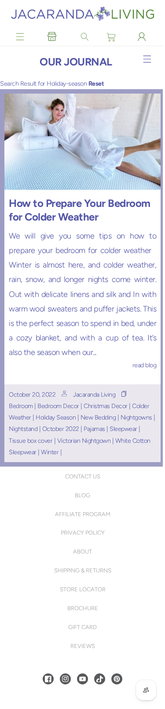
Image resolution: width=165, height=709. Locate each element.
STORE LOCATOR (81, 589)
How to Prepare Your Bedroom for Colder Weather (79, 210)
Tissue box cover (30, 441)
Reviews (81, 646)
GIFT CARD (81, 627)
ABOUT (81, 551)
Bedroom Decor (58, 406)
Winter (50, 452)
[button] (20, 36)
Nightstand (26, 429)
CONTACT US (81, 476)
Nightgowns (136, 417)
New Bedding (98, 417)
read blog (142, 365)
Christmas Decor (106, 406)
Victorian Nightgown (84, 441)
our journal (76, 63)
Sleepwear (126, 429)
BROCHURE (81, 608)
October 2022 (63, 429)
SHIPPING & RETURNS (81, 570)
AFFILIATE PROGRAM (81, 514)
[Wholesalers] (51, 36)
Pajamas (97, 429)
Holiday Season (56, 417)
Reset (96, 85)
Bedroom (21, 406)
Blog (81, 495)
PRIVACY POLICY (81, 532)
